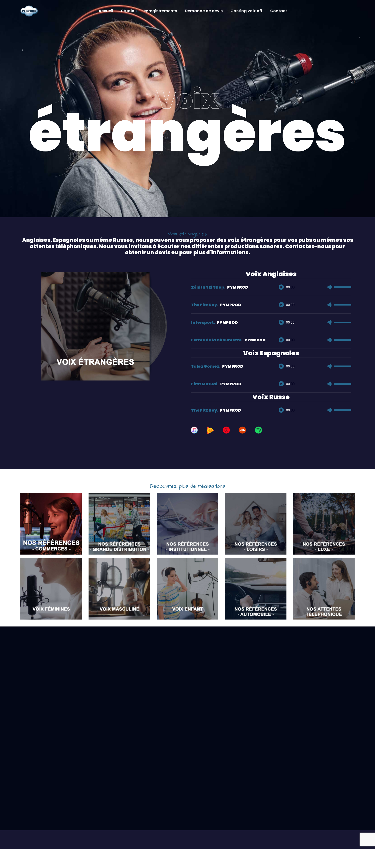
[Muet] (329, 287)
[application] (312, 282)
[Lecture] (281, 287)
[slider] (342, 288)
